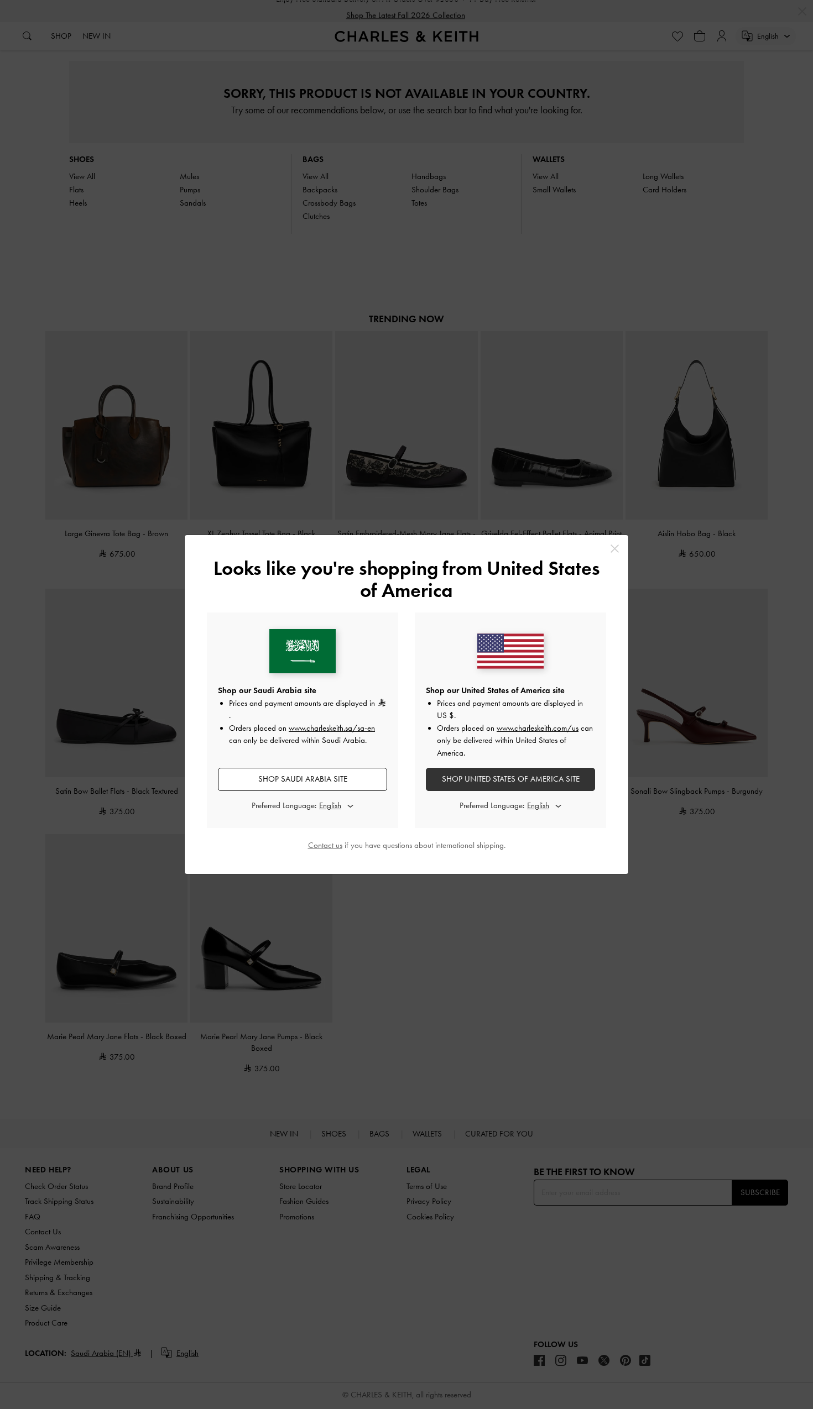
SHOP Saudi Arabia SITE (302, 779)
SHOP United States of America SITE (511, 779)
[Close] (615, 549)
